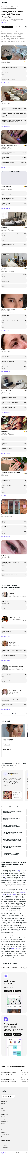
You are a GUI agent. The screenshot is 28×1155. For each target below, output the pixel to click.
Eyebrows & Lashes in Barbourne (8, 1077)
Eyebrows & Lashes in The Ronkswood (9, 1074)
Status (2, 1126)
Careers (3, 1103)
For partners (4, 1116)
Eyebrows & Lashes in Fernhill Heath (9, 1070)
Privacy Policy (4, 1132)
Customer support (5, 1105)
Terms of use (4, 1136)
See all (14, 713)
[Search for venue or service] (20, 2)
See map (3, 22)
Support (3, 1123)
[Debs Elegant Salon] (13, 741)
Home (3, 6)
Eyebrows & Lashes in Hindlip (7, 1079)
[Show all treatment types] (25, 27)
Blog (2, 1108)
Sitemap (3, 1110)
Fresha (18, 870)
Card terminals (4, 1121)
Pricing (3, 1119)
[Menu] (25, 2)
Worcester (7, 8)
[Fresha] (4, 2)
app (2, 875)
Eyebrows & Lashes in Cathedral (8, 1072)
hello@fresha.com (16, 948)
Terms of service (5, 1134)
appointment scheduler (19, 943)
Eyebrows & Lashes (11, 6)
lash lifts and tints (11, 894)
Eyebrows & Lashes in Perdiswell (8, 1081)
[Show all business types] (25, 967)
